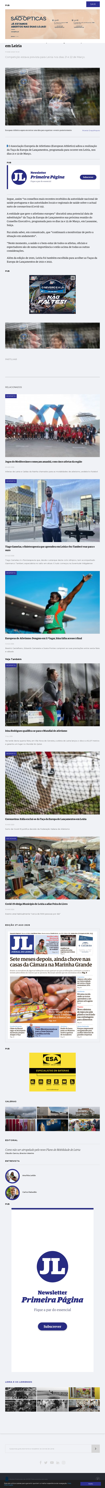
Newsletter (25, 2)
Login (97, 2)
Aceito (90, 1484)
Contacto (11, 2)
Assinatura (85, 2)
